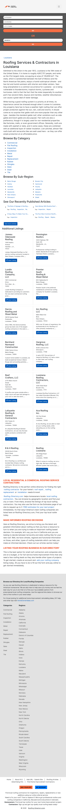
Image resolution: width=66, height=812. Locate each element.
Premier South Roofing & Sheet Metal (42, 273)
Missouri (22, 690)
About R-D (19, 779)
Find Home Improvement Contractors (41, 782)
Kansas (21, 661)
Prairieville (38, 195)
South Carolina (24, 737)
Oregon (21, 728)
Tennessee (23, 744)
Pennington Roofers (41, 235)
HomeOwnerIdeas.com (25, 600)
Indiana (21, 654)
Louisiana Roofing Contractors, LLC (42, 379)
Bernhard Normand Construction (11, 344)
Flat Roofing (12, 145)
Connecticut (23, 629)
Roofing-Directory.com (13, 496)
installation (22, 492)
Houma (37, 187)
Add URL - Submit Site (35, 779)
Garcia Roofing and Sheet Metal (11, 311)
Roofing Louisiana (40, 449)
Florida (21, 639)
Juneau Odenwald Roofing (10, 237)
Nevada (21, 699)
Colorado (22, 626)
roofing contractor (11, 489)
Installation (11, 151)
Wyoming (22, 769)
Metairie (37, 192)
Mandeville (10, 192)
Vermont (22, 753)
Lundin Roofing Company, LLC (10, 273)
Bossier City (39, 181)
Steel (9, 170)
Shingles (10, 164)
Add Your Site (26, 787)
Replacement (12, 159)
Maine (21, 670)
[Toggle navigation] (58, 6)
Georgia (21, 642)
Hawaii (21, 645)
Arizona (21, 616)
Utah (20, 750)
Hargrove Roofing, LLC (42, 343)
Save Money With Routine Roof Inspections (46, 206)
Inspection (11, 148)
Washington (23, 760)
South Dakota (24, 741)
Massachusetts (24, 677)
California (22, 623)
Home (9, 779)
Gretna (9, 184)
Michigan (22, 680)
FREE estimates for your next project (38, 507)
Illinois (21, 651)
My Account (41, 787)
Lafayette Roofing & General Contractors (11, 414)
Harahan (10, 187)
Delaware (22, 632)
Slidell (37, 197)
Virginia (21, 757)
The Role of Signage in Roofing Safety (18, 206)
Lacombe (10, 189)
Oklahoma (22, 725)
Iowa (20, 658)
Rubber (10, 162)
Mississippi (23, 686)
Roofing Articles (52, 779)
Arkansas (22, 619)
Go (33, 30)
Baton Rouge (11, 181)
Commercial (12, 143)
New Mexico (23, 709)
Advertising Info (17, 782)
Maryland (22, 674)
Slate (9, 167)
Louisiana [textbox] (7, 22)
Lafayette (38, 189)
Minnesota (22, 683)
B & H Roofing (11, 448)
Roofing (13, 209)
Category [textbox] (8, 17)
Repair (10, 156)
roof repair (38, 489)
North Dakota (24, 718)
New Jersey (23, 706)
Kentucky (22, 664)
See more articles (10, 224)
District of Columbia (26, 635)
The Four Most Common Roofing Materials (46, 214)
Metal (9, 153)
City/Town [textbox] (8, 26)
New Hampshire (24, 702)
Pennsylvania (23, 731)
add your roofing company (48, 560)
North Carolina (24, 715)
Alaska (21, 613)
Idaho (21, 648)
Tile (8, 172)
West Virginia (23, 763)
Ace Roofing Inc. (42, 411)
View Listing (12, 260)
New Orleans (11, 195)
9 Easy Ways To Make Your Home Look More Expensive (18, 214)
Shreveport (11, 197)
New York (22, 712)
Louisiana (8, 58)
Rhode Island (23, 734)
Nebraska (22, 696)
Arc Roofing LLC (42, 310)
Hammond (38, 184)
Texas (21, 747)
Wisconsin (22, 766)
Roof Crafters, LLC (11, 376)
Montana (22, 693)
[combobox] (33, 17)
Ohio (20, 722)
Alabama (22, 610)
